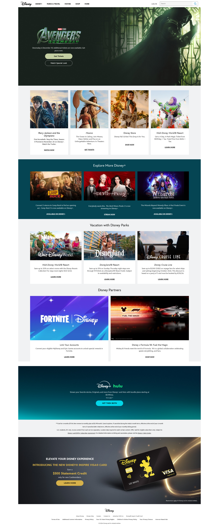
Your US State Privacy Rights (105, 519)
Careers (98, 516)
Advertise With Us (118, 516)
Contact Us (107, 516)
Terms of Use (55, 519)
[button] (155, 4)
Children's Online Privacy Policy (127, 519)
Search (195, 3)
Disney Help (90, 516)
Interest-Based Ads (161, 519)
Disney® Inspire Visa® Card (134, 516)
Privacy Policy (89, 519)
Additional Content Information (72, 519)
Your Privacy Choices (146, 519)
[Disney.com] (26, 4)
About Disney (80, 516)
